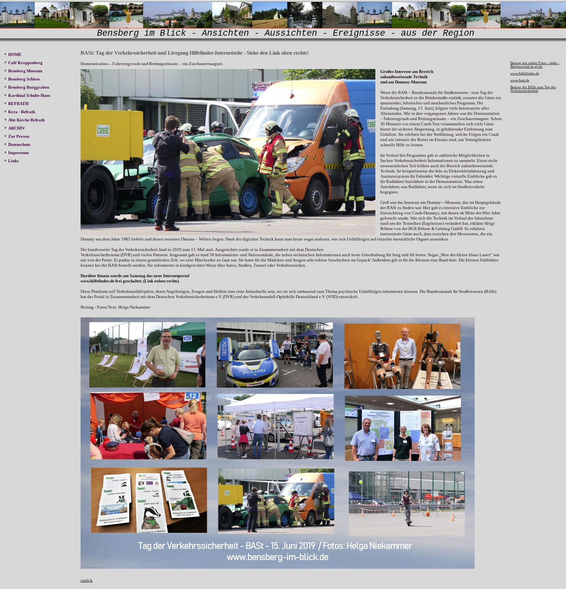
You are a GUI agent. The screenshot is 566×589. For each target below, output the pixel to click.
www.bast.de (519, 80)
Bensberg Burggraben (29, 87)
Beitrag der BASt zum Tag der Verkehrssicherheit (533, 89)
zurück (87, 580)
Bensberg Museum (25, 70)
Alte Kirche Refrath (26, 119)
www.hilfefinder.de (524, 73)
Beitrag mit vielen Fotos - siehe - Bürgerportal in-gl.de (534, 64)
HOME (15, 54)
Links (13, 160)
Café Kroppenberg (25, 62)
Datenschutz (19, 144)
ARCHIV (16, 128)
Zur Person (18, 136)
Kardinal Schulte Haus (30, 95)
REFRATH (19, 103)
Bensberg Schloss (24, 79)
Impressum (18, 152)
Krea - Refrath (21, 111)
